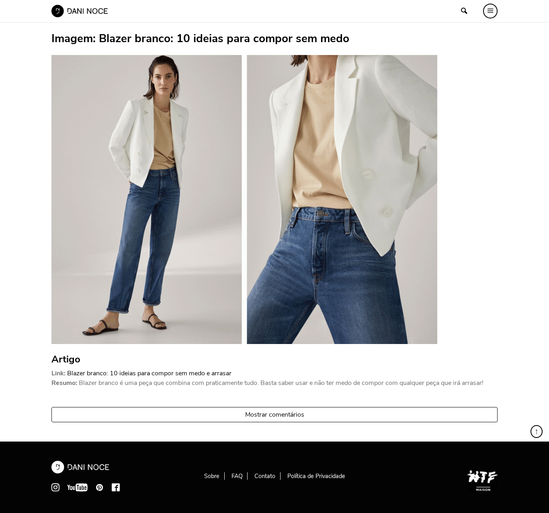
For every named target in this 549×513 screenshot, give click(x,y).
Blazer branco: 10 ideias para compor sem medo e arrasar (149, 373)
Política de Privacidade (316, 476)
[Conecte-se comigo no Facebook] (116, 487)
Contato (264, 476)
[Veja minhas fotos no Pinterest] (100, 487)
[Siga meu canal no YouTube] (78, 487)
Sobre (211, 476)
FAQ (237, 476)
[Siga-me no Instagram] (55, 487)
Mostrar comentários (274, 414)
